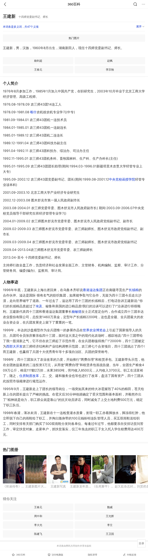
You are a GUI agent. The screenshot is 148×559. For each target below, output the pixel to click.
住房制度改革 (29, 376)
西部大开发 (14, 346)
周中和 (38, 516)
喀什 (33, 112)
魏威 (110, 507)
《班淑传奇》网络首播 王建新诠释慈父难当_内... (13, 486)
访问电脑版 (57, 554)
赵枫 (110, 60)
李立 (110, 525)
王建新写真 (58, 486)
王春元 (38, 69)
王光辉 (110, 516)
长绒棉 (134, 290)
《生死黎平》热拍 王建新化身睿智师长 (103, 486)
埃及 (39, 306)
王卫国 (110, 533)
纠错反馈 (131, 554)
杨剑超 (38, 60)
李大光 (38, 525)
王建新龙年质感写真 (80, 486)
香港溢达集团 (93, 290)
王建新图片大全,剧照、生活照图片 (35, 486)
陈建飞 (38, 533)
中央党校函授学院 (122, 179)
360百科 (74, 4)
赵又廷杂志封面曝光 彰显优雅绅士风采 (125, 486)
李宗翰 (110, 69)
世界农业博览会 (94, 330)
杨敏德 (77, 312)
